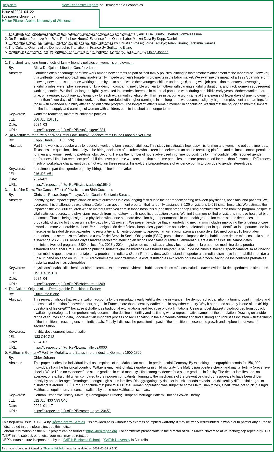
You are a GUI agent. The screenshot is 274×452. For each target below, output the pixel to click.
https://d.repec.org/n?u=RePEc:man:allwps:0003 (70, 347)
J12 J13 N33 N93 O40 (50, 400)
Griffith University (117, 440)
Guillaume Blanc (119, 47)
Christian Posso (131, 43)
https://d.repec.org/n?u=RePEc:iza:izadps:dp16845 (72, 184)
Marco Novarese (206, 431)
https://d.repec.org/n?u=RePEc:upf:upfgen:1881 (70, 130)
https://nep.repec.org (101, 431)
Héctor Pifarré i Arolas (18, 21)
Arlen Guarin (177, 43)
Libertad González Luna (183, 34)
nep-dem (9, 5)
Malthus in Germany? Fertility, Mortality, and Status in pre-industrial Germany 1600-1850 (75, 52)
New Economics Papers (80, 5)
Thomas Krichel (53, 448)
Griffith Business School (81, 440)
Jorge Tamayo (155, 43)
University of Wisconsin (55, 21)
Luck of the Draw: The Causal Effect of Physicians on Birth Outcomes (61, 43)
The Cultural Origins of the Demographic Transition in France (55, 47)
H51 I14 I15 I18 (45, 273)
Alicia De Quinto (151, 34)
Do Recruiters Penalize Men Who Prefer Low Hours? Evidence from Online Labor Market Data (80, 39)
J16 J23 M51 (43, 174)
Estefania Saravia (202, 43)
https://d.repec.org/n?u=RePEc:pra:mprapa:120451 (72, 411)
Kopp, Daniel (167, 39)
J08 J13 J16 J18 (46, 119)
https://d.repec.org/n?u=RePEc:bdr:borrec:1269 (69, 284)
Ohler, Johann (157, 52)
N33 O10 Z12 (44, 337)
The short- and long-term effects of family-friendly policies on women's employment (71, 34)
